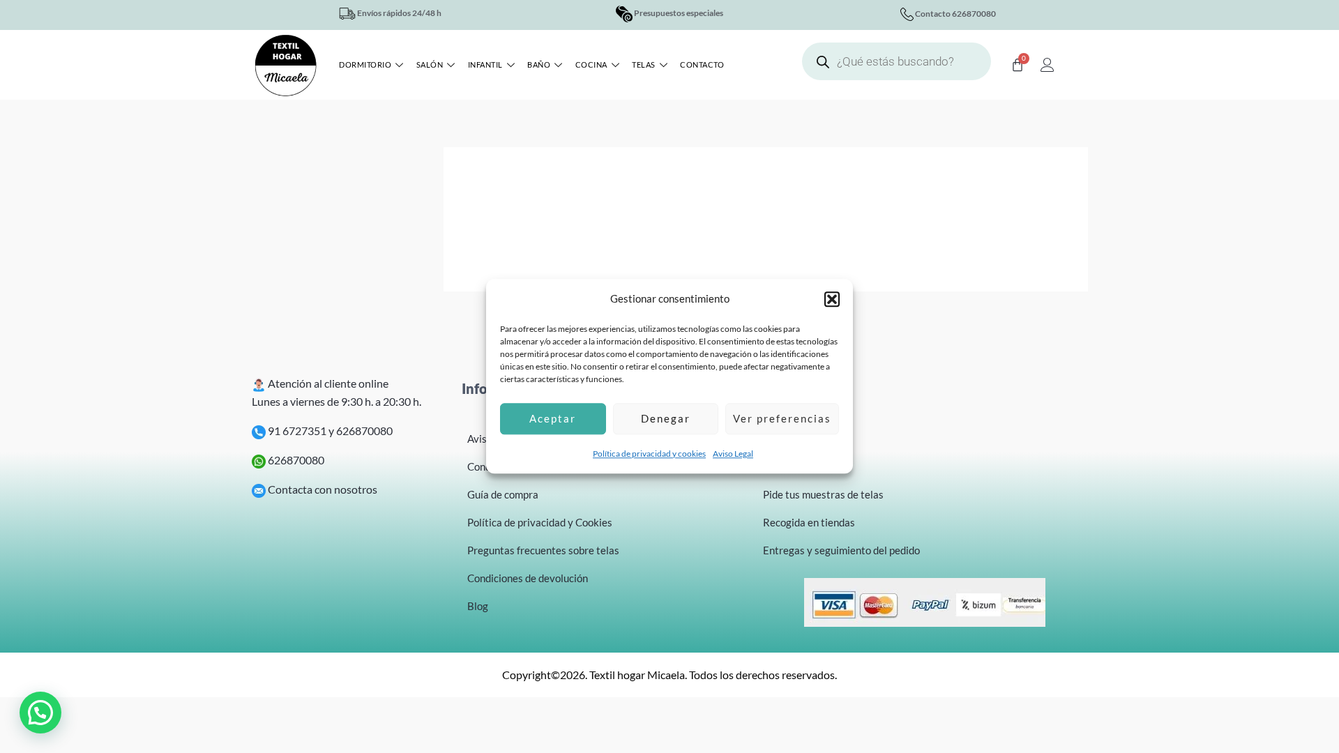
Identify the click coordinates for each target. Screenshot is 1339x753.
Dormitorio (365, 64)
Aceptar (552, 419)
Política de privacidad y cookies (649, 453)
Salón (430, 64)
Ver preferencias (782, 419)
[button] (832, 299)
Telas (644, 64)
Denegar (665, 419)
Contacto (702, 64)
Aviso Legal (733, 453)
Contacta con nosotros (321, 489)
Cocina (591, 64)
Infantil (485, 64)
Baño (538, 64)
